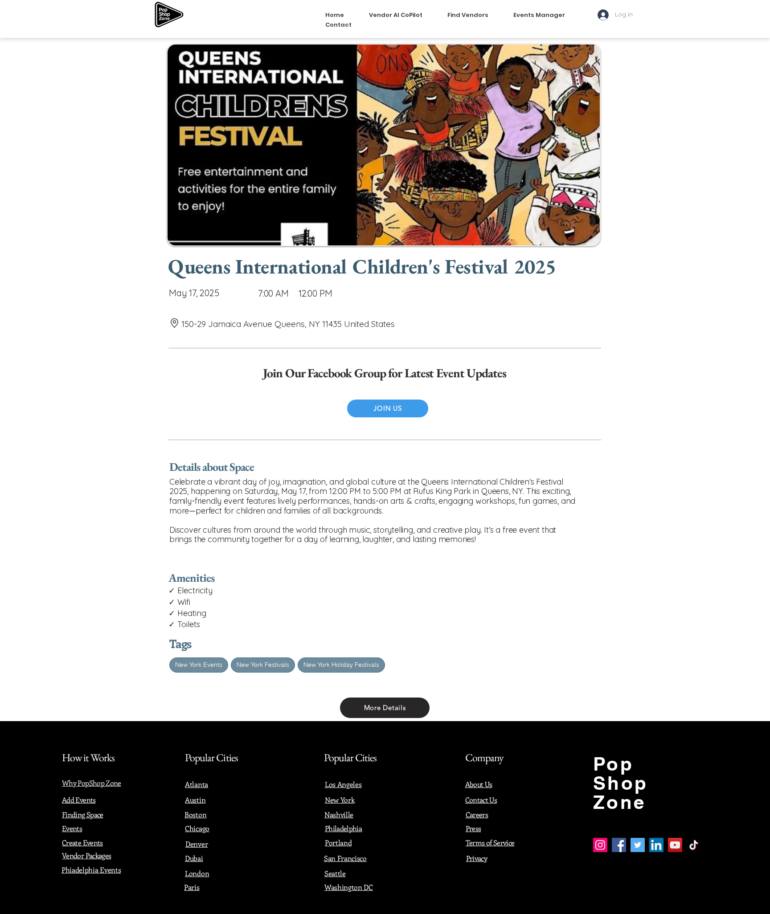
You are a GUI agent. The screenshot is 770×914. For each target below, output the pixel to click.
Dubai (194, 858)
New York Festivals (263, 665)
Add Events (79, 799)
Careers (477, 814)
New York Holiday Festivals (341, 665)
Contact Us (481, 799)
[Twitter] (638, 845)
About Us (478, 784)
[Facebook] (619, 845)
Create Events (82, 842)
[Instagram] (600, 845)
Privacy (476, 858)
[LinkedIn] (656, 845)
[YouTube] (675, 845)
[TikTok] (694, 845)
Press (473, 828)
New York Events (198, 665)
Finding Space (82, 814)
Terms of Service (490, 842)
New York (339, 799)
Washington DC (348, 887)
